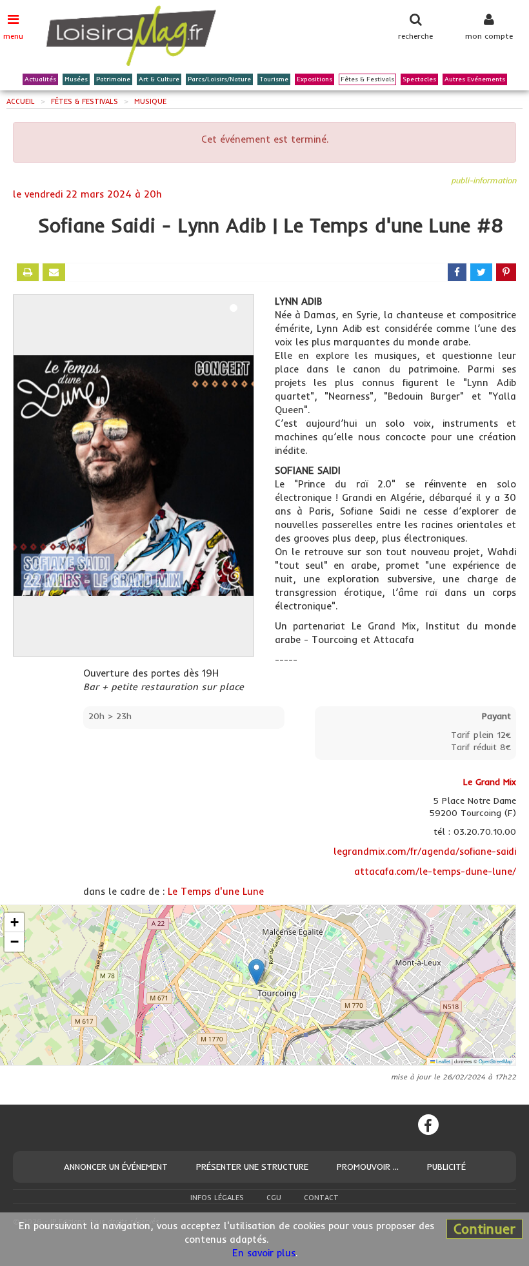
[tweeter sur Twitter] (481, 272)
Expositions (314, 79)
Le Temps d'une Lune (216, 891)
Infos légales (217, 1197)
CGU (273, 1197)
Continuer (484, 1228)
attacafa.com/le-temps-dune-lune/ (435, 871)
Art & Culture (159, 79)
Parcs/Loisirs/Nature (219, 79)
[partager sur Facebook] (457, 272)
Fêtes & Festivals (367, 79)
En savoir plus (263, 1253)
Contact (321, 1197)
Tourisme (273, 79)
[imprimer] (28, 272)
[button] (256, 972)
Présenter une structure (252, 1166)
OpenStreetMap (495, 1061)
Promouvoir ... (368, 1166)
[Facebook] (428, 1124)
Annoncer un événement (116, 1166)
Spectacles (419, 79)
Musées (76, 79)
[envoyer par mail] (54, 272)
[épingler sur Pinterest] (506, 272)
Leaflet (442, 1061)
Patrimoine (113, 79)
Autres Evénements (474, 79)
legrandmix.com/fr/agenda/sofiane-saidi (425, 851)
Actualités (40, 79)
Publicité (446, 1166)
